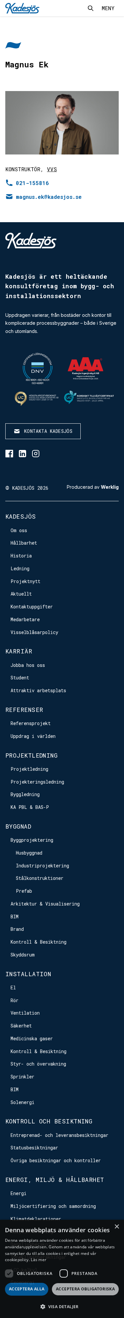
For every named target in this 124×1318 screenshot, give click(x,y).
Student (20, 677)
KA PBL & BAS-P (30, 807)
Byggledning (25, 794)
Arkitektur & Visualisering (45, 904)
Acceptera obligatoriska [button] (85, 1289)
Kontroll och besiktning (48, 1121)
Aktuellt (21, 594)
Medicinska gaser (32, 1038)
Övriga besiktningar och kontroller (56, 1160)
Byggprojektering (32, 840)
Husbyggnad (29, 853)
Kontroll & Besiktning (38, 942)
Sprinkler (22, 1076)
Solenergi (22, 1102)
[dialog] (62, 1269)
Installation (28, 974)
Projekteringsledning (37, 782)
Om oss (19, 530)
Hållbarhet (24, 543)
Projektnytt (25, 581)
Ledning (20, 568)
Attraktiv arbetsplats (38, 690)
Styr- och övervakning (38, 1064)
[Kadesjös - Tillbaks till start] (22, 8)
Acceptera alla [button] (27, 1289)
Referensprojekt (31, 723)
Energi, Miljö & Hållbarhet (54, 1180)
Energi (18, 1193)
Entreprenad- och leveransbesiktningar (59, 1135)
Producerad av (93, 487)
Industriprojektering (42, 865)
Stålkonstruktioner (39, 878)
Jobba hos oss (28, 665)
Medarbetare (25, 619)
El (13, 987)
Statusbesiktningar (34, 1147)
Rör (15, 1000)
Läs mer (38, 1259)
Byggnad (18, 826)
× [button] (116, 1226)
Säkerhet (21, 1026)
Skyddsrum (23, 955)
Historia (21, 556)
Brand (17, 929)
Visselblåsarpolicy (34, 632)
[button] (62, 1307)
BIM (15, 916)
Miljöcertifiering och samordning (53, 1206)
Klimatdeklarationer (36, 1219)
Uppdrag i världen (33, 736)
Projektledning (31, 755)
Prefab (24, 891)
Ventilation (25, 1013)
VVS (52, 169)
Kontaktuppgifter (32, 606)
